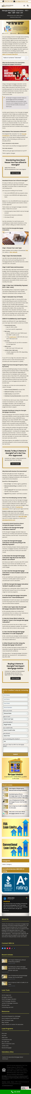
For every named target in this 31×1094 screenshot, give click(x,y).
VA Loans (4, 1035)
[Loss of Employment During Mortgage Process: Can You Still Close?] (5, 801)
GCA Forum (5, 1059)
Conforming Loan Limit (7, 1007)
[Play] (15, 73)
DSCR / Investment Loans (8, 1043)
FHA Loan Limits (5, 1005)
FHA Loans (4, 1033)
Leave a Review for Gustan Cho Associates (12, 1024)
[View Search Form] (27, 5)
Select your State (7, 710)
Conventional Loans (7, 1039)
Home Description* (8, 722)
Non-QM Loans (5, 1041)
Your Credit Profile (7, 727)
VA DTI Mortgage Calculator (9, 1001)
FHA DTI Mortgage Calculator (9, 999)
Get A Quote (15, 173)
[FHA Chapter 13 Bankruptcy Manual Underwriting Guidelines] (5, 789)
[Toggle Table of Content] (25, 58)
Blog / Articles (5, 1022)
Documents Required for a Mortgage (11, 1016)
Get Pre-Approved (6, 995)
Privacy (12, 1081)
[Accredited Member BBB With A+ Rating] (15, 883)
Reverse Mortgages (6, 1047)
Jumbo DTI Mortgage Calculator (10, 1003)
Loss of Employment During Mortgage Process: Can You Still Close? (18, 801)
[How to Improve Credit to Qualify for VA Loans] (5, 807)
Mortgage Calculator (7, 997)
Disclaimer (4, 1081)
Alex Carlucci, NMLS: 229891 (16, 15)
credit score (12, 337)
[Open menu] (24, 5)
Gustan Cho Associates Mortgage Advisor (12, 1057)
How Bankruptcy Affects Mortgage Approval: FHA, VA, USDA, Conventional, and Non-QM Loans (18, 796)
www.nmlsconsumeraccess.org (7, 1085)
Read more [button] (6, 910)
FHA (27, 250)
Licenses (8, 1081)
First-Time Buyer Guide (7, 1020)
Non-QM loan (13, 252)
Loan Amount (6, 733)
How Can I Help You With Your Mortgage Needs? (13, 745)
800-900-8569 (23, 516)
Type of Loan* (6, 716)
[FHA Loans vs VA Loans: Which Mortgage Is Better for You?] (5, 812)
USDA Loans (5, 1037)
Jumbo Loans (5, 1045)
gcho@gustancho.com (8, 520)
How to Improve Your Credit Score (10, 1018)
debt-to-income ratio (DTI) (10, 54)
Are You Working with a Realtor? (11, 739)
